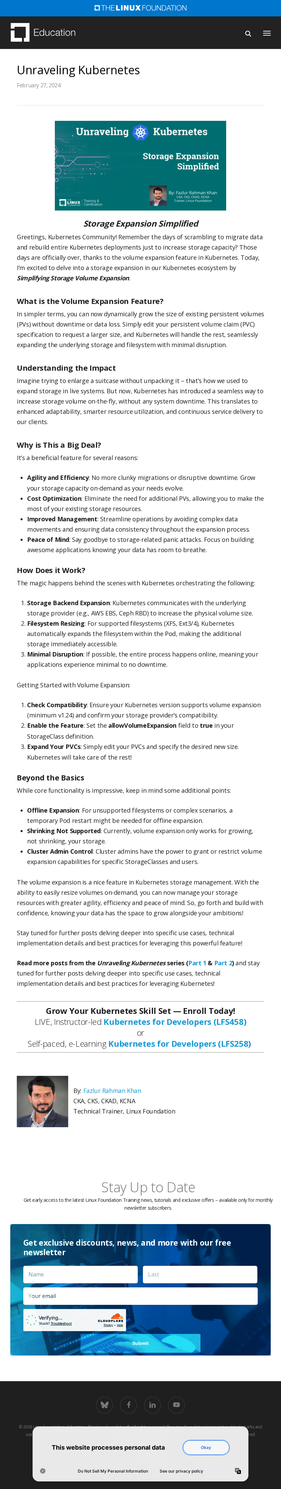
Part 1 (197, 963)
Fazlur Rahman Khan (112, 1090)
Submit (140, 1343)
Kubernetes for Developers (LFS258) (179, 1043)
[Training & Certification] (46, 33)
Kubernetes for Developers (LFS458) (174, 1021)
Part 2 (223, 963)
